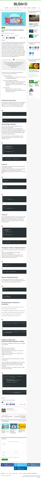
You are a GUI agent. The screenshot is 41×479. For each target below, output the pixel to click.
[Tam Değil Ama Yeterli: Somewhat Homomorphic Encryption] (34, 18)
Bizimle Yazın (29, 473)
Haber (21, 473)
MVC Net (36, 82)
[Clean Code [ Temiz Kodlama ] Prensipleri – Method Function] (5, 426)
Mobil (14, 473)
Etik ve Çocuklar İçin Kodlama (7, 416)
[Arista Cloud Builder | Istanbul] (31, 31)
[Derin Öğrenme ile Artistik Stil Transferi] (31, 81)
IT (18, 473)
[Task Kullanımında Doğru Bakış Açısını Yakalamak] (22, 426)
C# (4, 27)
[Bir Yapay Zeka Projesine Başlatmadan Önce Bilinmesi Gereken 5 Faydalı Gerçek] (31, 24)
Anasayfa (3, 473)
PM (16, 473)
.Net (2, 27)
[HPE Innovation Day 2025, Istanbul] (31, 36)
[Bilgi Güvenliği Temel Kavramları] (31, 90)
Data (11, 473)
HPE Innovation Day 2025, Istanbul (36, 36)
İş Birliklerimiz (34, 473)
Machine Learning (31, 82)
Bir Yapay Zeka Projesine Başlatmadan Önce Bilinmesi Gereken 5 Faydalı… (34, 25)
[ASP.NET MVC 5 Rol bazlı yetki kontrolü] (37, 81)
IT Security (31, 68)
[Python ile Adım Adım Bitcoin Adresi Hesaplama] (34, 66)
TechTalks (24, 473)
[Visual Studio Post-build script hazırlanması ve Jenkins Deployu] (14, 426)
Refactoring (11, 402)
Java (6, 473)
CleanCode (7, 402)
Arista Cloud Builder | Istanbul (36, 31)
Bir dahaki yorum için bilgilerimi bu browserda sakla (10, 457)
